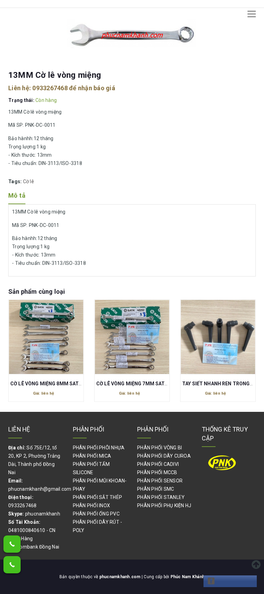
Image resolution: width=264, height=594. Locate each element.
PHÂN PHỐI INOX (91, 505)
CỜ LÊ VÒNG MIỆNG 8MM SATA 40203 (53, 383)
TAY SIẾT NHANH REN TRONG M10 (221, 383)
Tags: (15, 181)
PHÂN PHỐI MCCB (157, 472)
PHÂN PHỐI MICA (92, 456)
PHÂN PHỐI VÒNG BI (159, 447)
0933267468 (50, 88)
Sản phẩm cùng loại (36, 291)
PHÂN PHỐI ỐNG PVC (96, 514)
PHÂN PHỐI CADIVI (158, 464)
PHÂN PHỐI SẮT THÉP (97, 497)
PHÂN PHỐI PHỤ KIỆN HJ (164, 505)
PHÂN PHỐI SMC (155, 489)
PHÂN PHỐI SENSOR (160, 480)
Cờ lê (28, 181)
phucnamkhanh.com (120, 576)
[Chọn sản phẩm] (46, 338)
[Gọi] (12, 544)
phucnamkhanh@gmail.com (40, 489)
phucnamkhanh (42, 514)
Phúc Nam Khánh (187, 576)
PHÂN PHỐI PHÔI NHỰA (99, 447)
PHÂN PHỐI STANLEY (161, 497)
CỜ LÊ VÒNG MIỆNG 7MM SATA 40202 (139, 383)
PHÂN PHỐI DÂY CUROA (164, 456)
